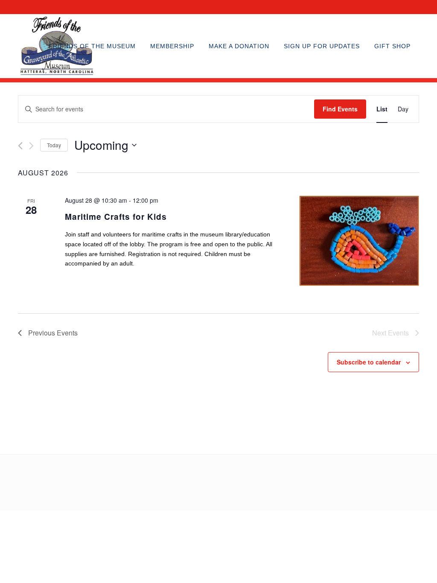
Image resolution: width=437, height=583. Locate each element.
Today (54, 145)
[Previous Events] (20, 146)
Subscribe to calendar (369, 362)
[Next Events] (31, 146)
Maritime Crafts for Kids (116, 216)
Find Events (340, 109)
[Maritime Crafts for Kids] (359, 240)
